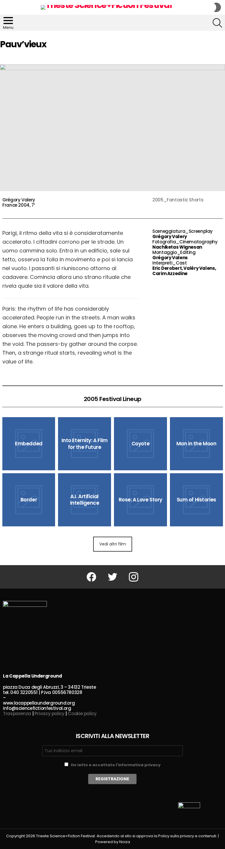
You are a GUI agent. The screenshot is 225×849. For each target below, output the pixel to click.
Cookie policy (82, 713)
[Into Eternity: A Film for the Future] (84, 443)
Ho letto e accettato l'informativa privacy (116, 765)
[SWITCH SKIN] (217, 7)
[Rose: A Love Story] (140, 499)
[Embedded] (28, 443)
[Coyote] (140, 443)
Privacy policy (49, 713)
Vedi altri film (112, 544)
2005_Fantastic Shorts (177, 200)
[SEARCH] (217, 23)
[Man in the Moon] (196, 443)
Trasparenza (17, 713)
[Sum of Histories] (196, 499)
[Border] (28, 499)
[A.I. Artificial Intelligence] (84, 499)
